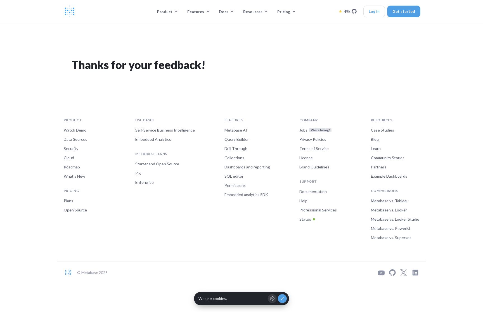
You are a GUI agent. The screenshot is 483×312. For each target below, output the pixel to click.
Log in (374, 11)
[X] (403, 272)
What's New (74, 176)
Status (305, 219)
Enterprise (144, 182)
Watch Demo (75, 130)
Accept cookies (282, 298)
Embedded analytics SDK (246, 194)
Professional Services (318, 210)
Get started (403, 11)
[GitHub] (392, 272)
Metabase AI (235, 130)
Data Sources (75, 139)
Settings (272, 298)
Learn (376, 148)
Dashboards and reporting (247, 167)
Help (303, 200)
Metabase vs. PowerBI (390, 228)
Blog (375, 139)
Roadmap (72, 167)
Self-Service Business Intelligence (165, 130)
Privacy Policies (312, 139)
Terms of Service (314, 148)
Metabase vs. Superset (391, 237)
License (306, 157)
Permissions (235, 185)
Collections (234, 157)
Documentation (313, 191)
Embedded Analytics (153, 139)
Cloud (69, 157)
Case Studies (382, 130)
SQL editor (233, 176)
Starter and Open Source (157, 163)
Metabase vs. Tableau (390, 200)
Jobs (314, 130)
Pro (138, 173)
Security (71, 148)
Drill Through (235, 148)
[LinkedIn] (415, 273)
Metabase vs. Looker (389, 210)
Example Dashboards (389, 176)
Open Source (75, 210)
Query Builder (236, 139)
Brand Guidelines (314, 167)
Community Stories (387, 157)
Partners (378, 167)
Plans (68, 200)
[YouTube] (381, 272)
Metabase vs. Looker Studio (395, 219)
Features (195, 11)
